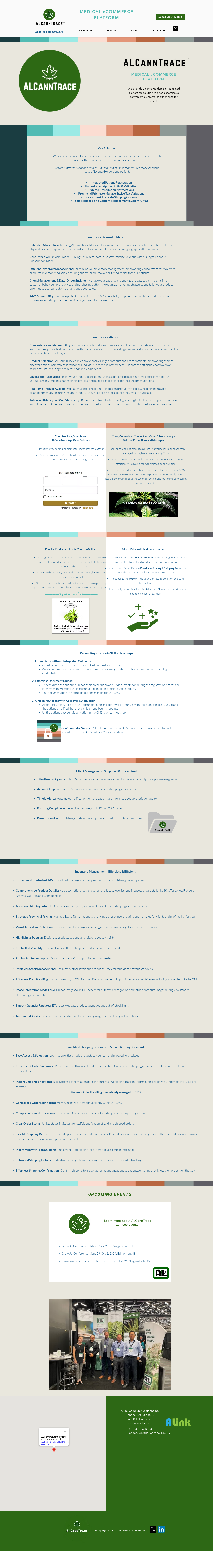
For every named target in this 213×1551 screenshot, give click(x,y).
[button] (111, 30)
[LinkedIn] (161, 1529)
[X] (175, 28)
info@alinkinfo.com (139, 1419)
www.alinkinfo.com (139, 1423)
